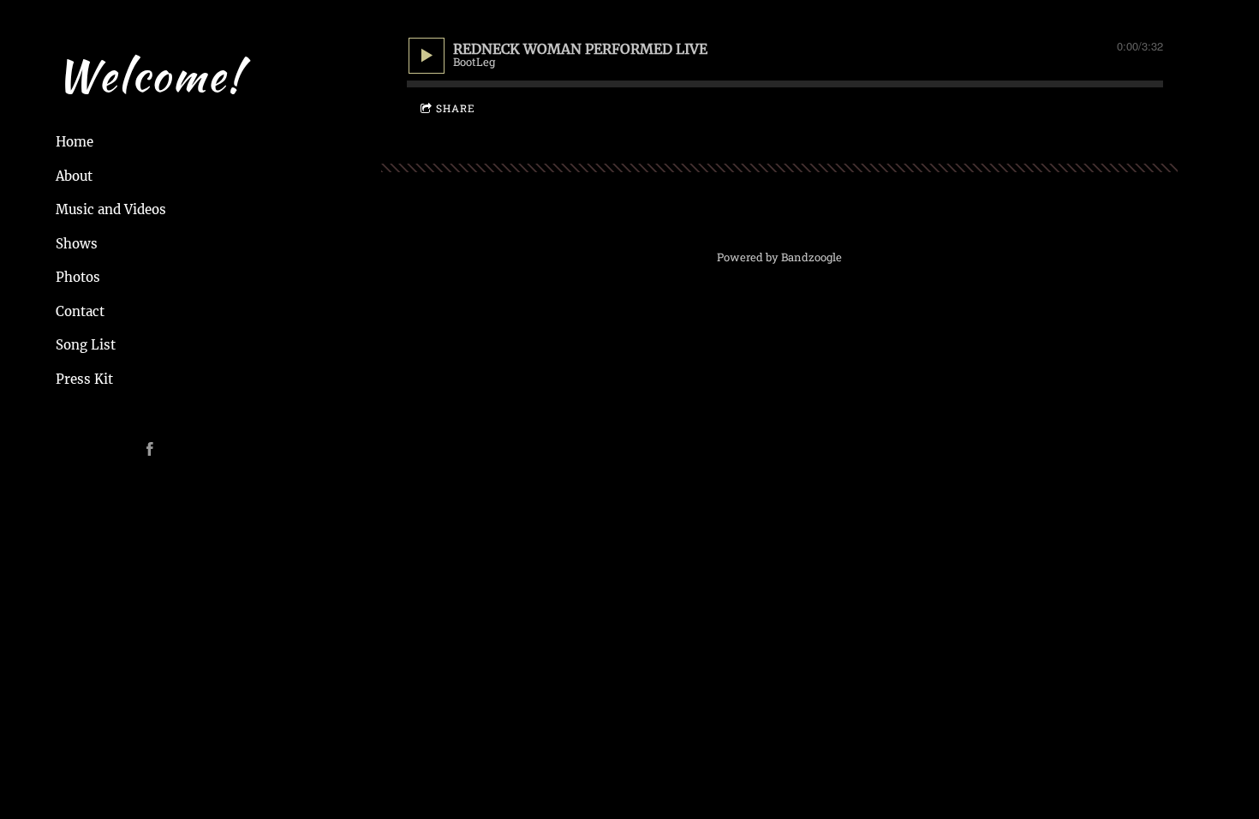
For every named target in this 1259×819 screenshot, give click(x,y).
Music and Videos (111, 209)
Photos (78, 277)
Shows (77, 244)
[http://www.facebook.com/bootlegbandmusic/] (150, 449)
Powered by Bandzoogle (779, 257)
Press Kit (84, 379)
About (74, 176)
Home (74, 142)
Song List (86, 345)
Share (455, 108)
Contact (80, 311)
